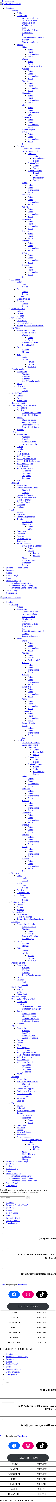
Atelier (9, 573)
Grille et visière (23, 299)
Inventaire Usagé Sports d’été (24, 588)
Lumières (26, 439)
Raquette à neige (18, 403)
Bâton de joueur (29, 420)
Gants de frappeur (24, 502)
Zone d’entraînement (31, 42)
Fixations (26, 376)
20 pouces (26, 475)
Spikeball (21, 514)
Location (10, 570)
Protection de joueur (31, 427)
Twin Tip (32, 366)
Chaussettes (22, 320)
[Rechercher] (28, 1197)
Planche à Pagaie (24, 538)
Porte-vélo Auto (29, 442)
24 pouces (26, 478)
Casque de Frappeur (25, 495)
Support (25, 40)
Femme (20, 313)
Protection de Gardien (31, 415)
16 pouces (26, 473)
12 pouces (26, 471)
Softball (25, 492)
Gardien (20, 296)
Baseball (26, 490)
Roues (25, 565)
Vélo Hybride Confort (26, 458)
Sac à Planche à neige (31, 381)
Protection (26, 563)
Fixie (19, 451)
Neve (2, 1285)
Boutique (10, 1202)
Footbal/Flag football (26, 517)
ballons (20, 512)
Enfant (30, 49)
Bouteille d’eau (28, 23)
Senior (30, 57)
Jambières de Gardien (31, 412)
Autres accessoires (30, 444)
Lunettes (26, 379)
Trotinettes (21, 541)
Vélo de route (23, 466)
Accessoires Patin (29, 20)
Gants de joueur (29, 422)
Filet (24, 27)
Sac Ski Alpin (28, 345)
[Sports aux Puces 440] (10, 3)
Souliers (20, 429)
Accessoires (22, 408)
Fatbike (20, 449)
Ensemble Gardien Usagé (17, 568)
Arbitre (20, 13)
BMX (19, 480)
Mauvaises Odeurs (30, 30)
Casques (25, 374)
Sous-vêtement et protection (34, 37)
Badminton (21, 531)
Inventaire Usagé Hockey (22, 585)
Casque (20, 446)
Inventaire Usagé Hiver (21, 583)
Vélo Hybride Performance (28, 461)
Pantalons (21, 504)
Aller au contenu (7, 1)
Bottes (19, 383)
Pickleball (21, 534)
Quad (24, 558)
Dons (8, 578)
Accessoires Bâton (30, 18)
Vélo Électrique (23, 456)
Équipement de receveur (27, 497)
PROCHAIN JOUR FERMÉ (18, 1348)
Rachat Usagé (12, 575)
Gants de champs (24, 500)
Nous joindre (11, 593)
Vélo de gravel (23, 454)
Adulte (31, 64)
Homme (20, 316)
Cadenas (26, 437)
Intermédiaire (33, 54)
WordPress (22, 1285)
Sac (23, 35)
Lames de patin (28, 129)
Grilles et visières (35, 66)
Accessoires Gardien (31, 149)
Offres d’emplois (13, 590)
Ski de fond (22, 400)
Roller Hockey (28, 560)
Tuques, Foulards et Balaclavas (30, 325)
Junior (30, 52)
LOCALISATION (28, 1306)
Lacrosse (20, 536)
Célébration (27, 25)
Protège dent (27, 32)
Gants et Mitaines (24, 323)
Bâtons (20, 396)
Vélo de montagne (25, 463)
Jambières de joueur (30, 425)
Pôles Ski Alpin (29, 333)
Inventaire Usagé (13, 1218)
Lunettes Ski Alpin (30, 342)
